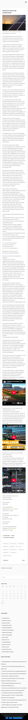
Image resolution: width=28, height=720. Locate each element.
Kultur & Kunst (5, 637)
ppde (13, 535)
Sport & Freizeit (5, 647)
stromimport (13, 552)
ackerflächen (6, 543)
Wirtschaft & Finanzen (9, 537)
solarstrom (21, 549)
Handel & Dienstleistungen (8, 630)
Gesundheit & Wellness (7, 627)
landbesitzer (5, 549)
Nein (10, 718)
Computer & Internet (6, 620)
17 (2, 595)
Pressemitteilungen (6, 642)
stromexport (6, 552)
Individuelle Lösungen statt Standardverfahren (12, 692)
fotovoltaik (18, 546)
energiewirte (5, 546)
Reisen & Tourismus (6, 644)
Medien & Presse (5, 639)
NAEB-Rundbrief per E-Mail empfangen (11, 31)
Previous (5, 560)
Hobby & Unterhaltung (7, 632)
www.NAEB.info (5, 248)
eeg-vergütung (13, 543)
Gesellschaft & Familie (7, 625)
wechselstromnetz (7, 555)
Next (23, 560)
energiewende (21, 543)
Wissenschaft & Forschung (7, 651)
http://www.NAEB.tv (12, 528)
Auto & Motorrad (5, 618)
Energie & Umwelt (6, 623)
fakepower (12, 546)
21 (17, 595)
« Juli (2, 603)
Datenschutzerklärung (18, 718)
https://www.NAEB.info (13, 509)
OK (6, 718)
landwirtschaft (13, 549)
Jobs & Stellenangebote (7, 635)
